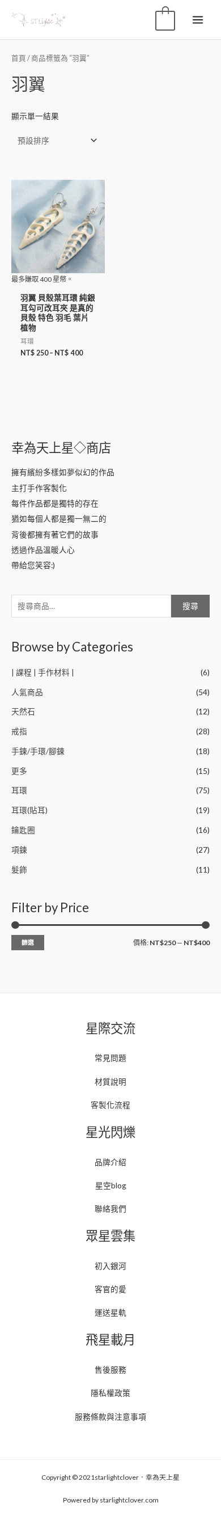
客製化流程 (110, 1105)
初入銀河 (110, 1266)
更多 (19, 771)
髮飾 (19, 869)
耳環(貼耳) (29, 810)
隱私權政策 (110, 1393)
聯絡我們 (110, 1208)
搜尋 (190, 606)
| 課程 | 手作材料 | (42, 672)
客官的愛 (110, 1289)
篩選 (28, 942)
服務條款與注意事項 (110, 1416)
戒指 (19, 731)
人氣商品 (27, 692)
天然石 (23, 711)
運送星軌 (110, 1312)
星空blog (110, 1185)
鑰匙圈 (23, 830)
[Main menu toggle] (198, 19)
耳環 (19, 790)
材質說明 (110, 1081)
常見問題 (110, 1058)
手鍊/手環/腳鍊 (38, 751)
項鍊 (19, 849)
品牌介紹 (110, 1162)
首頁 (18, 58)
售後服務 (110, 1369)
